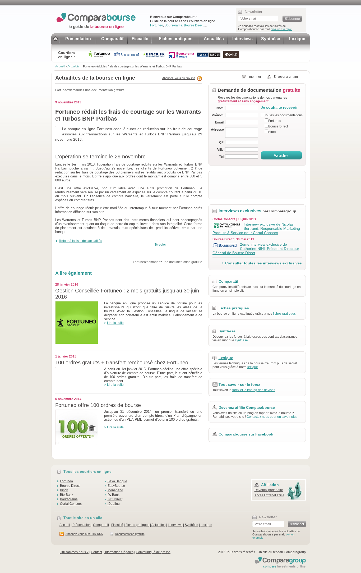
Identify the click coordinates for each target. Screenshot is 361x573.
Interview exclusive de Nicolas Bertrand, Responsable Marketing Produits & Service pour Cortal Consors (256, 228)
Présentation (78, 38)
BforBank (66, 495)
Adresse (217, 129)
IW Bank (113, 495)
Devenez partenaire (268, 490)
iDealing (114, 504)
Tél (221, 157)
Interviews (242, 38)
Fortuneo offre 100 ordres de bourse (98, 405)
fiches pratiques (284, 313)
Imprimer (254, 77)
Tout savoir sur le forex (239, 384)
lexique (252, 367)
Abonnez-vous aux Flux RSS (84, 533)
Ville (220, 150)
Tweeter (160, 244)
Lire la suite (115, 323)
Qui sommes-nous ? (74, 552)
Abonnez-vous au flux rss (178, 78)
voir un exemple (281, 29)
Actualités (214, 38)
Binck (64, 490)
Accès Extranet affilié (269, 495)
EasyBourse (116, 486)
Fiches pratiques (175, 38)
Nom (220, 108)
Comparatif (112, 38)
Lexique (297, 38)
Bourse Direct (193, 25)
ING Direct (115, 499)
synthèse (241, 340)
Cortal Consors (71, 504)
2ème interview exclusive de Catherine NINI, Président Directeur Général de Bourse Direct (255, 248)
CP (221, 142)
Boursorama (173, 25)
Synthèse (270, 38)
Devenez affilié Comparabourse (247, 407)
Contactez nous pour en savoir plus (272, 417)
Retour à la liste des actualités (80, 241)
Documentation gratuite (130, 533)
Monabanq (115, 490)
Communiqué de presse (153, 552)
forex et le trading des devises (253, 390)
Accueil (59, 66)
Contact (96, 552)
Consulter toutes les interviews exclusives (263, 263)
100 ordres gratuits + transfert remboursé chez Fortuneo (121, 362)
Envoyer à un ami (286, 77)
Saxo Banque (117, 481)
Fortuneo (156, 25)
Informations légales (118, 552)
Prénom (218, 115)
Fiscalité (140, 38)
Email (219, 122)
